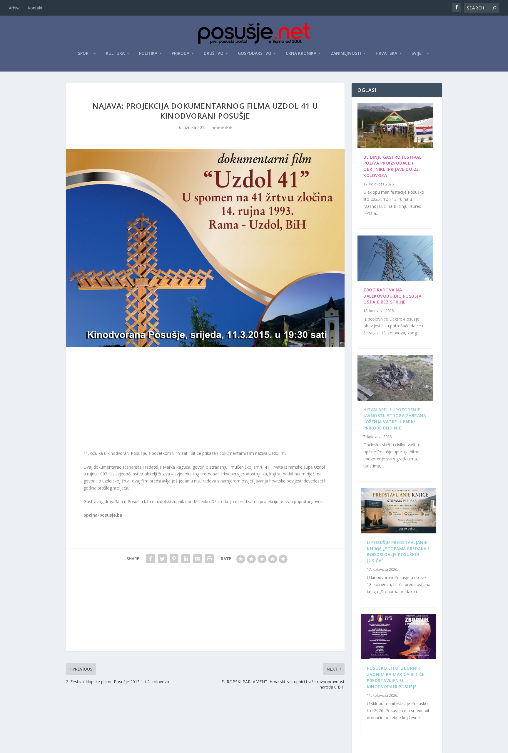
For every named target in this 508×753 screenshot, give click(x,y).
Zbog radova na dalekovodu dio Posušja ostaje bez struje (392, 296)
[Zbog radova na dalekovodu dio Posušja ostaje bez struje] (395, 258)
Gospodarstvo (254, 53)
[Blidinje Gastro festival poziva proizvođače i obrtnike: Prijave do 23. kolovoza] (395, 125)
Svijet (418, 53)
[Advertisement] (205, 400)
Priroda (180, 53)
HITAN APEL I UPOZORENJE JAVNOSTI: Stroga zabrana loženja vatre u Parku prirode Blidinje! (394, 419)
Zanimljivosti (346, 53)
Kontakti (36, 8)
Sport (84, 53)
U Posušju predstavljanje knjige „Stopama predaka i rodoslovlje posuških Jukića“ (398, 551)
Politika (148, 53)
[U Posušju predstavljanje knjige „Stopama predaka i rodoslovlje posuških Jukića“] (398, 510)
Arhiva (15, 8)
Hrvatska (386, 53)
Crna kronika (301, 53)
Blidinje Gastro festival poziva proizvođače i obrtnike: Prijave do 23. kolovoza (392, 166)
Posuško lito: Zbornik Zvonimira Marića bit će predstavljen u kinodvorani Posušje (396, 677)
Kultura (115, 53)
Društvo (213, 53)
